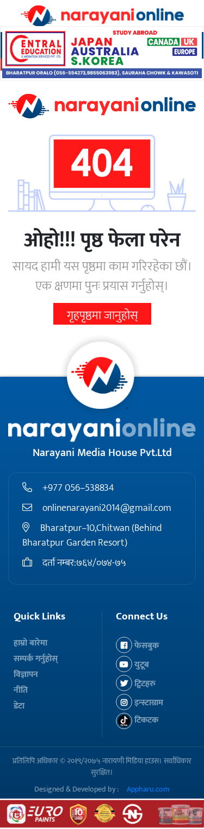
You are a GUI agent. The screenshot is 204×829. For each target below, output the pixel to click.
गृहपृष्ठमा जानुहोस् (102, 316)
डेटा (19, 706)
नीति (21, 690)
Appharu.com (148, 789)
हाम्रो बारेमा (30, 643)
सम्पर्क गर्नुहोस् (36, 658)
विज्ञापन (26, 674)
